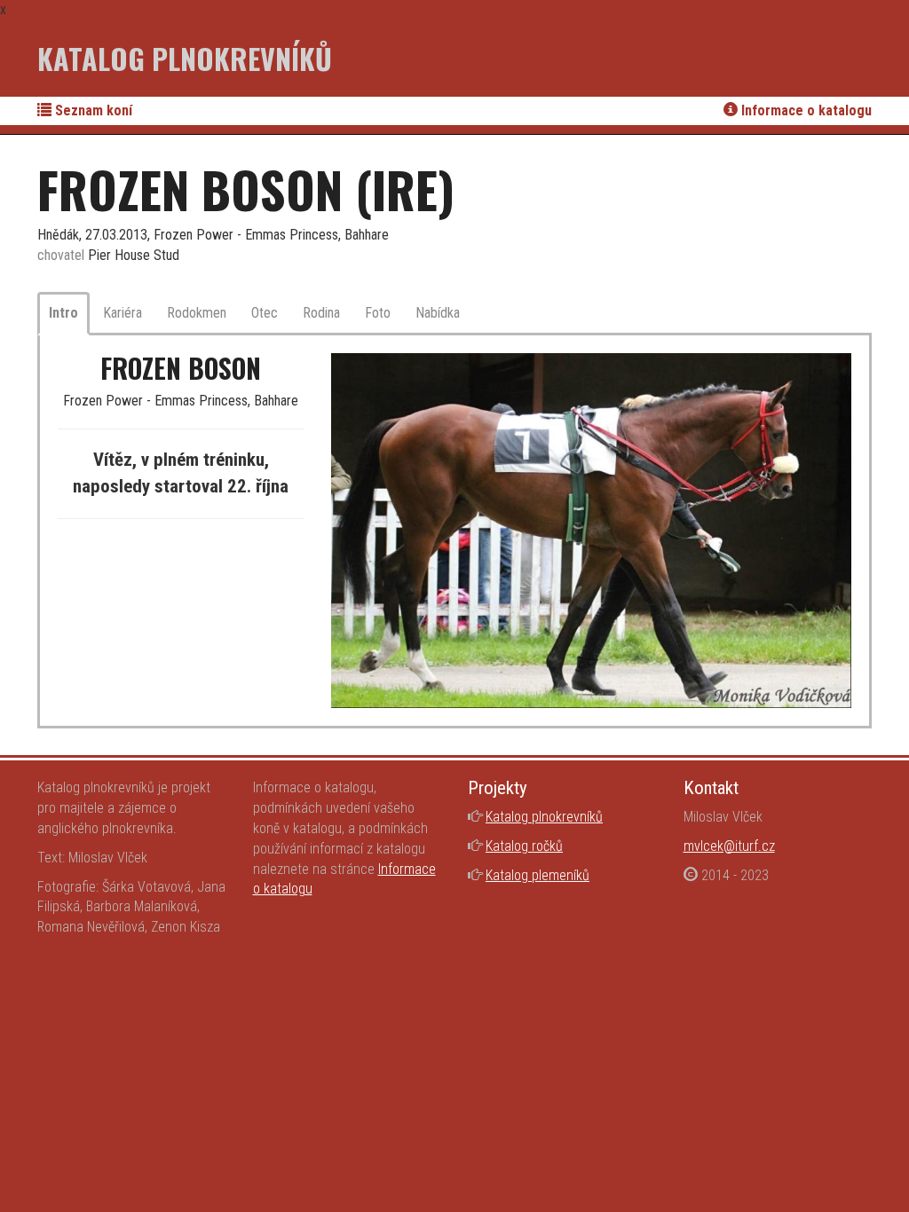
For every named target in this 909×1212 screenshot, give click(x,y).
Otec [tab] (264, 312)
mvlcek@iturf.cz (729, 846)
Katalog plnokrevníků (184, 58)
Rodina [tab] (321, 312)
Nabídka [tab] (437, 312)
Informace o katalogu (805, 110)
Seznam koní (91, 110)
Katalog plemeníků (537, 875)
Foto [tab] (378, 312)
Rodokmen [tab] (196, 312)
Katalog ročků (524, 846)
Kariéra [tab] (122, 312)
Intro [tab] (63, 312)
